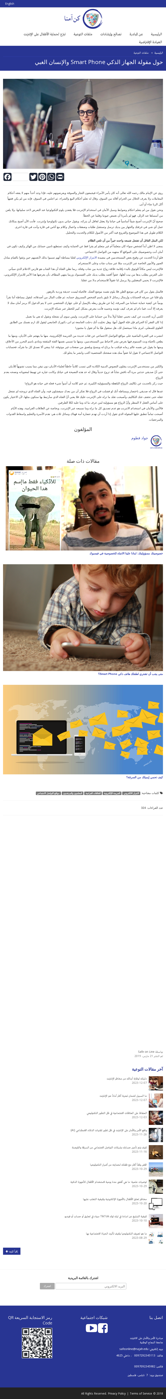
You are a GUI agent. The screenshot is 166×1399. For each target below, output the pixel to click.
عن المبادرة (136, 33)
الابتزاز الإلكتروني (87, 257)
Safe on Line (146, 1052)
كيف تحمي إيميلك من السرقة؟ (144, 777)
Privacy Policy (117, 1393)
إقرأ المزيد (13, 1251)
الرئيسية (156, 33)
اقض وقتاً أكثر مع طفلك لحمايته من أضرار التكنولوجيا (118, 1164)
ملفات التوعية (83, 33)
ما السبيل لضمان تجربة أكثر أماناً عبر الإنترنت (123, 1096)
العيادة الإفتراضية (150, 41)
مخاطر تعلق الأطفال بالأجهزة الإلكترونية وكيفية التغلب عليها (115, 1199)
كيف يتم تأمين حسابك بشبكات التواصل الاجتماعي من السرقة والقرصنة (109, 1147)
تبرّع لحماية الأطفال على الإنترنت (45, 33)
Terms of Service (141, 1393)
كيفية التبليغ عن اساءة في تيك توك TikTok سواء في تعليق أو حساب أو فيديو (106, 1216)
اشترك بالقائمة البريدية (83, 1278)
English (9, 3)
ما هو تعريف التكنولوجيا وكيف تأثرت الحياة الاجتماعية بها (116, 1233)
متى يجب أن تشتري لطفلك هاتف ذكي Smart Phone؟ (130, 673)
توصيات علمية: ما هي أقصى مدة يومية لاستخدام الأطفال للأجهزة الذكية (108, 1182)
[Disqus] (83, 876)
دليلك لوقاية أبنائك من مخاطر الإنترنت (127, 1078)
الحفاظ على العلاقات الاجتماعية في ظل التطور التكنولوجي (117, 1113)
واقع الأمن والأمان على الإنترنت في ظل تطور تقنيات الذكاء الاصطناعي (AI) (109, 1130)
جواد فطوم (139, 437)
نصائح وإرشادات (110, 33)
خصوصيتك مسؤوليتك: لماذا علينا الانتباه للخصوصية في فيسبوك (126, 553)
